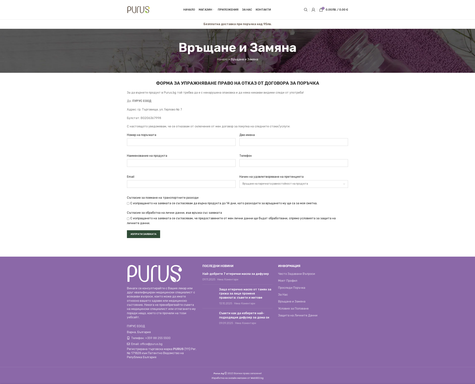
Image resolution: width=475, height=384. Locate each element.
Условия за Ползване (293, 308)
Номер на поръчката (141, 135)
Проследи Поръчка (291, 287)
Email (130, 176)
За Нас (283, 294)
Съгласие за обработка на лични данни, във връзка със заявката (174, 212)
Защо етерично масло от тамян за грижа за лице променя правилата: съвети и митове (245, 294)
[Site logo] (138, 9)
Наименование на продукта (147, 155)
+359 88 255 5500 (158, 338)
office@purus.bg (151, 344)
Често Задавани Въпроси (296, 274)
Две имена (247, 135)
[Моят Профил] (313, 9)
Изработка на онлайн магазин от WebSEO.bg (237, 378)
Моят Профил (287, 280)
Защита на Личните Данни (297, 315)
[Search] (305, 9)
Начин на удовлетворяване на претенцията (271, 176)
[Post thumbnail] (209, 296)
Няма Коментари (227, 279)
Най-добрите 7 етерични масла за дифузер (235, 274)
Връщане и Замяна (291, 301)
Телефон (245, 155)
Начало (222, 59)
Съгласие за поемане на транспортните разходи (163, 197)
